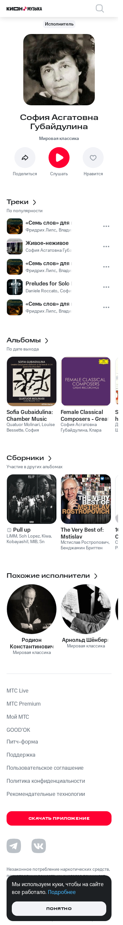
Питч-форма (22, 742)
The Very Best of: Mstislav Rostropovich (82, 533)
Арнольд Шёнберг (86, 640)
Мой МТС (18, 717)
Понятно (59, 909)
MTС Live (18, 691)
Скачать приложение (59, 818)
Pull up (22, 530)
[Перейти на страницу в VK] (38, 846)
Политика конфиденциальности (46, 781)
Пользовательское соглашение (45, 768)
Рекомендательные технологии (46, 794)
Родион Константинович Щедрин (32, 643)
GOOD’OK (18, 730)
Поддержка (21, 755)
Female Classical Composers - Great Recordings (85, 415)
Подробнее (62, 892)
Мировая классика (59, 138)
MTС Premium (24, 704)
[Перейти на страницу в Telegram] (14, 846)
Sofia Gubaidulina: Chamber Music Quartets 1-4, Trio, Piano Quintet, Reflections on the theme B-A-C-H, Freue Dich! (30, 415)
